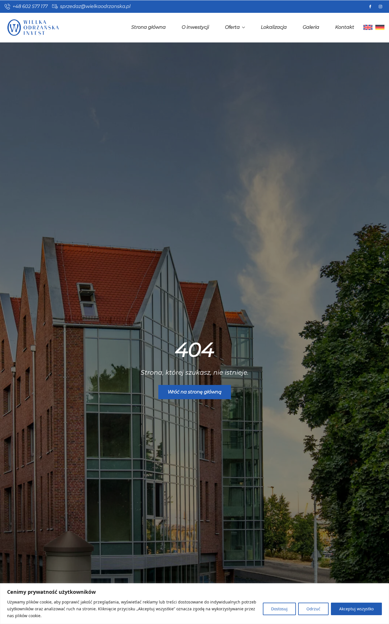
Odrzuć (313, 608)
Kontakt (344, 27)
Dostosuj (279, 608)
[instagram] (380, 7)
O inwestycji (195, 27)
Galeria (311, 27)
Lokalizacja (274, 27)
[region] (194, 603)
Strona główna (148, 27)
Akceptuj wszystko (356, 608)
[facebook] (370, 7)
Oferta (232, 27)
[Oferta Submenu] (244, 27)
